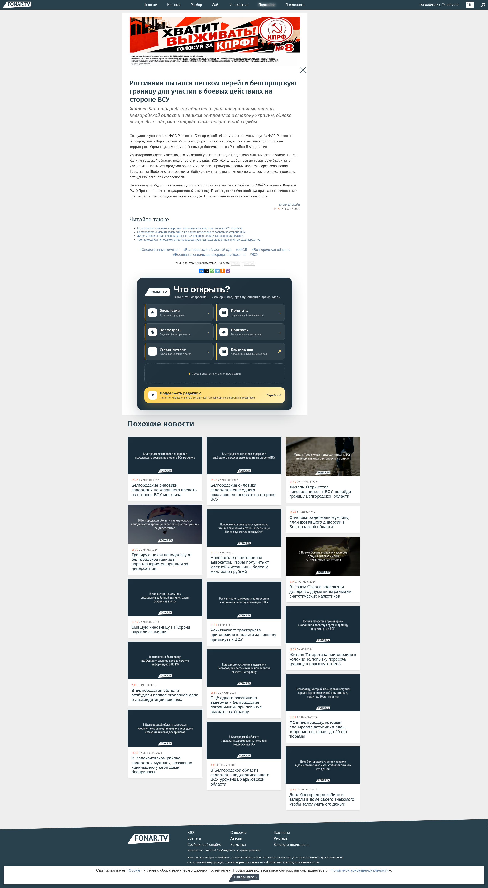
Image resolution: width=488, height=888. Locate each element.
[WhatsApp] (212, 271)
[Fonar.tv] (17, 4)
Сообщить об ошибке (204, 844)
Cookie (134, 870)
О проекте (238, 832)
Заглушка (238, 844)
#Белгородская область (271, 249)
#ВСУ (254, 254)
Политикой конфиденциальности (360, 870)
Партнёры (282, 832)
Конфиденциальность (291, 844)
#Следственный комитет (159, 249)
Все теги (194, 838)
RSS (190, 832)
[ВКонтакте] (201, 271)
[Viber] (228, 271)
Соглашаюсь (245, 876)
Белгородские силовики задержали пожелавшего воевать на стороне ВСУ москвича (189, 228)
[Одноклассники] (222, 271)
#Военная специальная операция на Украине (209, 254)
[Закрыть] (303, 70)
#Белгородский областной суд (207, 249)
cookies (222, 857)
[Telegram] (217, 271)
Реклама (280, 838)
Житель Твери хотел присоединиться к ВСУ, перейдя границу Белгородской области (190, 236)
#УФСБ (241, 249)
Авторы (236, 838)
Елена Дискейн (289, 204)
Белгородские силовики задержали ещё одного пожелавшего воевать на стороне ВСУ (191, 232)
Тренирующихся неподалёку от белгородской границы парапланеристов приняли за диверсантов (198, 239)
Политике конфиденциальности (292, 862)
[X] (206, 271)
